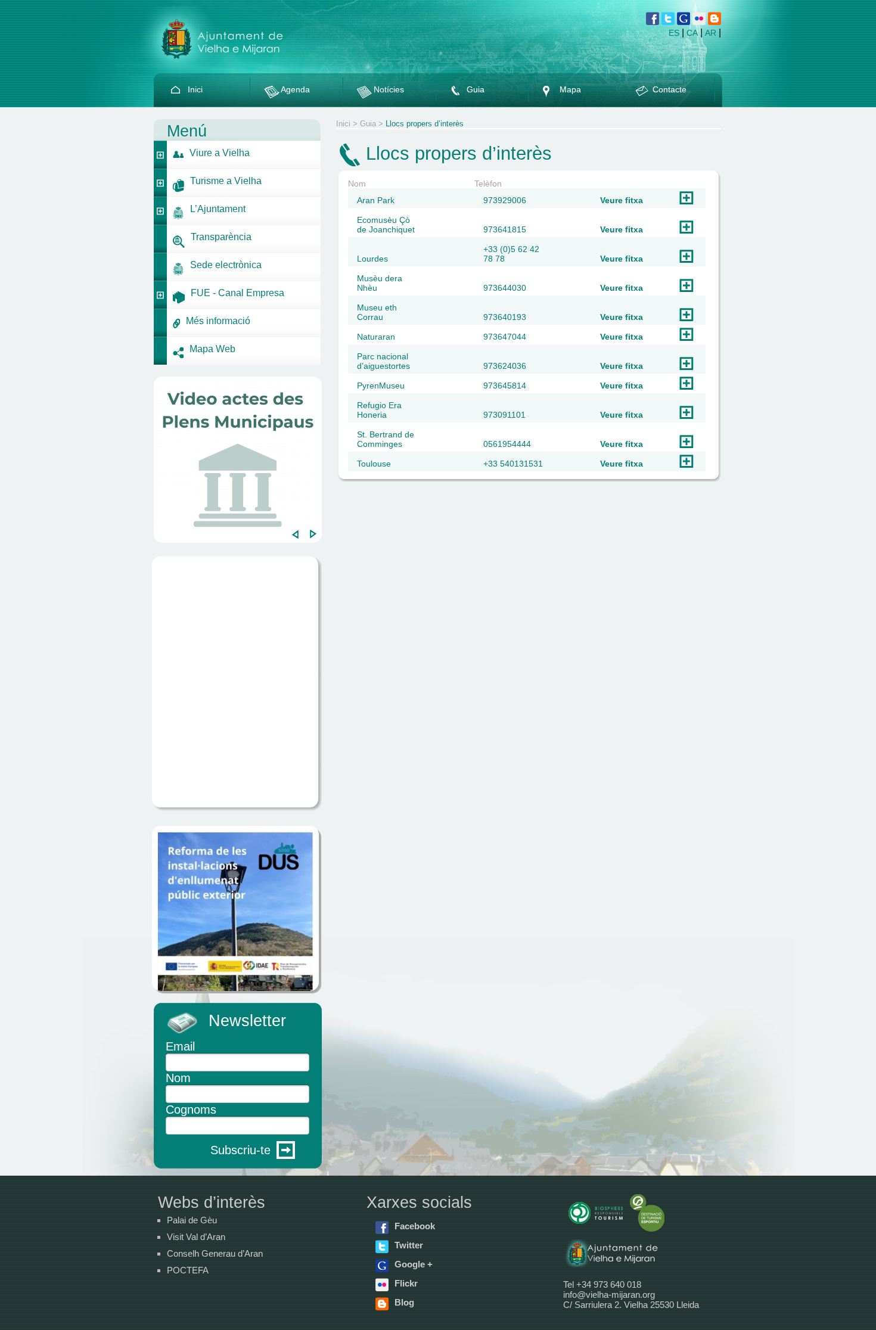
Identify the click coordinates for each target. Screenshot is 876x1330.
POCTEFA (188, 1270)
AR (710, 33)
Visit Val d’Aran (196, 1237)
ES (674, 33)
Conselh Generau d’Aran (215, 1253)
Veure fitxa (621, 200)
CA (692, 33)
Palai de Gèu (192, 1220)
